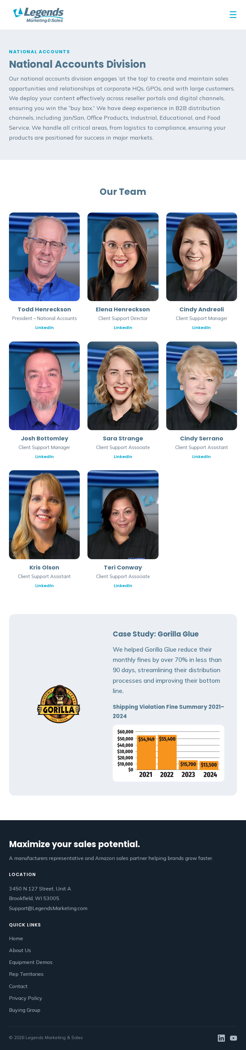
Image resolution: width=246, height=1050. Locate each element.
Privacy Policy (25, 998)
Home (16, 938)
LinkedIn (44, 328)
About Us (20, 950)
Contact (18, 986)
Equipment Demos (31, 962)
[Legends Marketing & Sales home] (38, 15)
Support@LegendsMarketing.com (48, 908)
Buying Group (24, 1010)
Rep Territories (26, 974)
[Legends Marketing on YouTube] (233, 1038)
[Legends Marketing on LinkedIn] (221, 1038)
